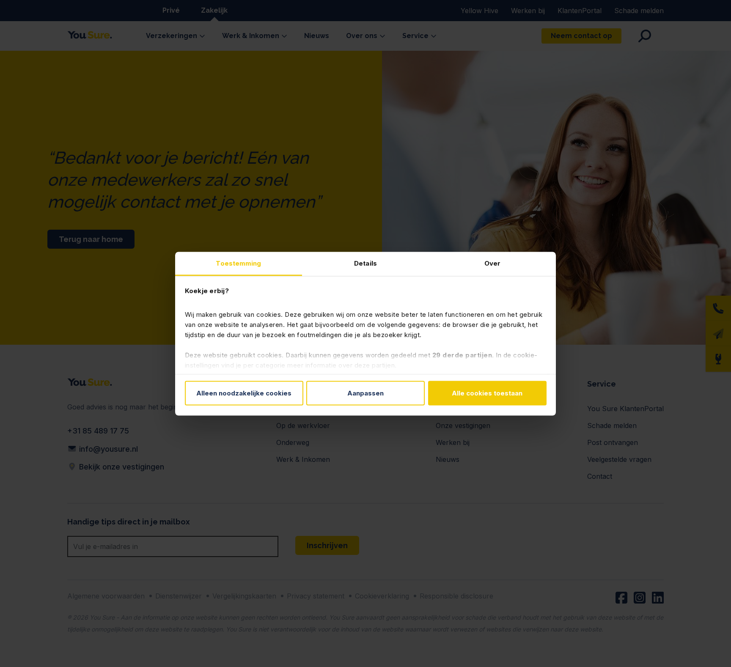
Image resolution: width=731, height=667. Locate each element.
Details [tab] (365, 263)
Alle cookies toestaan (487, 393)
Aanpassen (365, 393)
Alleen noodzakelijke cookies (243, 393)
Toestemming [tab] (238, 263)
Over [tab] (492, 263)
